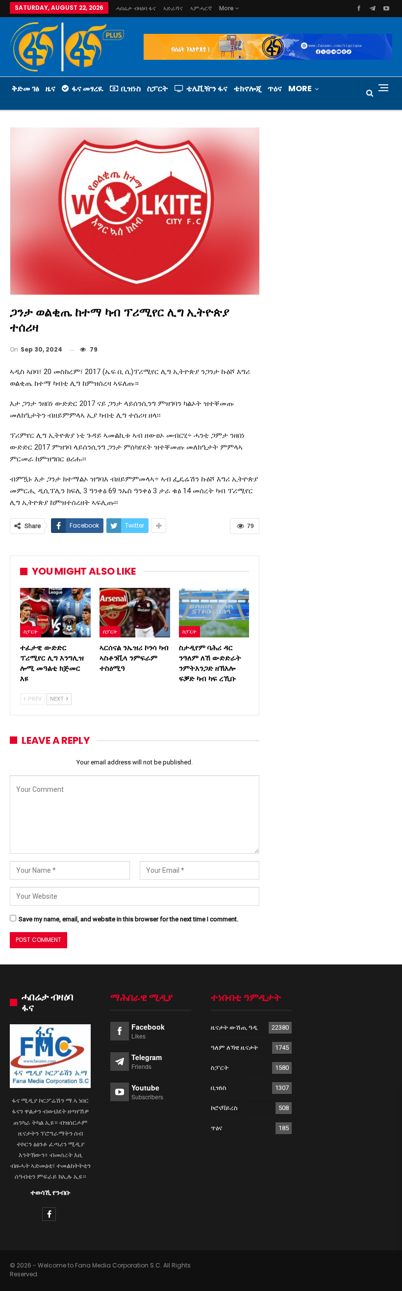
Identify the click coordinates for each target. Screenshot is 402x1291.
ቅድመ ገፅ (25, 88)
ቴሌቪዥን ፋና (206, 88)
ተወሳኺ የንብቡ (50, 1192)
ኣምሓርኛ (201, 8)
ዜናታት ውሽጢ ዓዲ (234, 1027)
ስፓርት (157, 88)
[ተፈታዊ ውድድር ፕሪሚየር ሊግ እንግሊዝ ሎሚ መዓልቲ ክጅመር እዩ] (55, 612)
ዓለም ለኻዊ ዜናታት (234, 1047)
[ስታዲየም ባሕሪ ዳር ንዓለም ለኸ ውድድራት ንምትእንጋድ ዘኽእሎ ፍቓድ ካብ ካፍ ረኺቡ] (214, 612)
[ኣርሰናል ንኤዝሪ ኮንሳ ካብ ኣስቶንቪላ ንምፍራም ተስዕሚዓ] (135, 612)
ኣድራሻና (173, 8)
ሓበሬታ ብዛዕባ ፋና (136, 8)
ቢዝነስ (131, 88)
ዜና (50, 88)
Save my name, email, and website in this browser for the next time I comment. (128, 919)
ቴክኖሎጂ (247, 88)
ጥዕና (275, 88)
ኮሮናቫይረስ (224, 1108)
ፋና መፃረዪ (87, 88)
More (227, 8)
